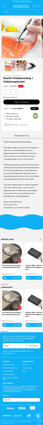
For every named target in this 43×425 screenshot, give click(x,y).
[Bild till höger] (40, 66)
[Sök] (37, 12)
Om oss (25, 365)
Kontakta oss (27, 368)
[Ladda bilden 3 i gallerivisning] (33, 65)
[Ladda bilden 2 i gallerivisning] (21, 65)
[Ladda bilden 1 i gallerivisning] (10, 65)
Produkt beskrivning (21, 136)
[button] (5, 6)
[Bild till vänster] (2, 66)
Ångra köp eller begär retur (10, 378)
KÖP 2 (34, 108)
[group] (12, 261)
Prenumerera (33, 346)
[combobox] (21, 12)
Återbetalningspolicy (10, 368)
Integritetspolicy (9, 374)
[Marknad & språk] (33, 6)
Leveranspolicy (8, 371)
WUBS (39, 424)
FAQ (24, 371)
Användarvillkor (8, 365)
